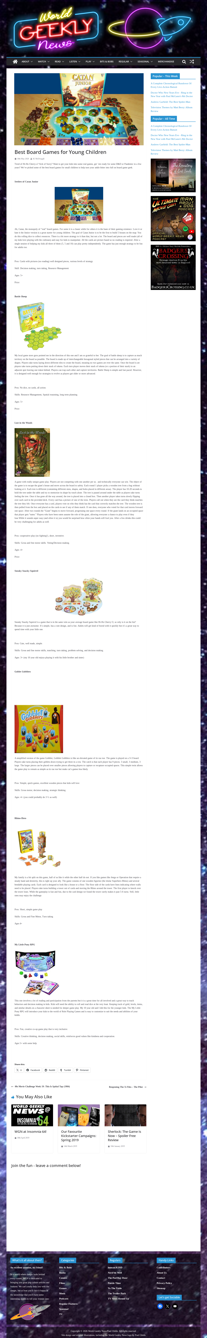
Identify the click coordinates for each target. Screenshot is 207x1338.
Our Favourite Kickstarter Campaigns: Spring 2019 (78, 1135)
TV (61, 1314)
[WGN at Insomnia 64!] (32, 1106)
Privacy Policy (164, 1283)
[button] (31, 61)
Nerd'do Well (115, 1272)
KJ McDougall (38, 159)
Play (88, 61)
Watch (42, 61)
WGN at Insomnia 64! (30, 1131)
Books (62, 1272)
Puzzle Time (114, 1283)
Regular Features (68, 1304)
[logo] (30, 1305)
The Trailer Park (117, 1293)
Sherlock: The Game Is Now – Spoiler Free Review (124, 1135)
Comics (63, 1278)
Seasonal (143, 61)
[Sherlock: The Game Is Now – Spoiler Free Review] (125, 1106)
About (25, 61)
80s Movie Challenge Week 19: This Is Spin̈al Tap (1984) (42, 1086)
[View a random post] (192, 61)
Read (58, 61)
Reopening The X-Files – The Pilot (126, 1087)
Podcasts (63, 1298)
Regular (124, 61)
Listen (73, 61)
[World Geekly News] (103, 3)
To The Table (115, 1288)
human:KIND (115, 1267)
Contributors (163, 1267)
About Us (162, 1272)
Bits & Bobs (107, 61)
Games (63, 1288)
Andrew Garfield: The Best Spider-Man (170, 102)
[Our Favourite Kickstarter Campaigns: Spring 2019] (79, 1106)
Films (62, 1283)
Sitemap (161, 1288)
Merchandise (166, 61)
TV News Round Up (118, 1298)
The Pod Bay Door (118, 1278)
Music (62, 1293)
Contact (161, 1278)
